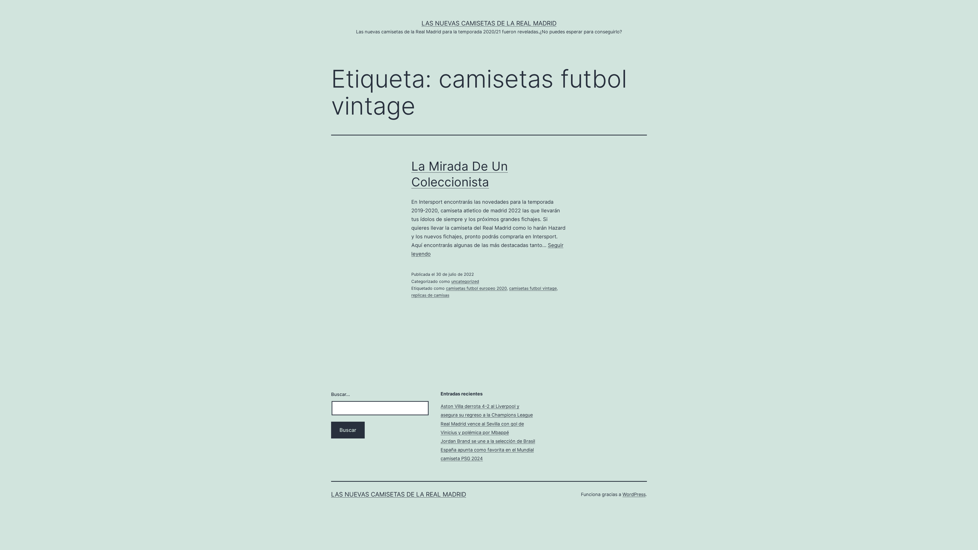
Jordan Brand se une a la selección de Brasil (488, 441)
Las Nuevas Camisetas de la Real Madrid (489, 23)
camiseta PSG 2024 (462, 458)
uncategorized (465, 281)
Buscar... (340, 394)
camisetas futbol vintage (533, 288)
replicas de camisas (430, 295)
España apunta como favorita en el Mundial (487, 449)
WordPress (634, 494)
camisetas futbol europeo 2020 (476, 288)
